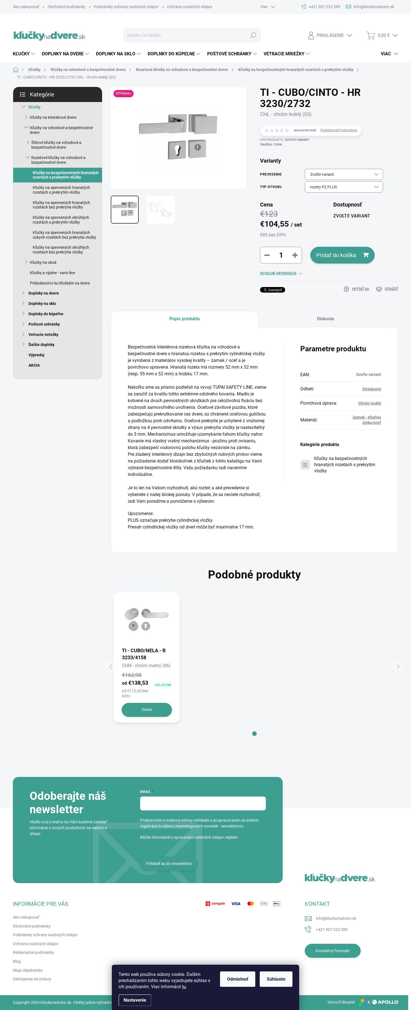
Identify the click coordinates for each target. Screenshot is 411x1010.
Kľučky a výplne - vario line (52, 273)
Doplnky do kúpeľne (46, 314)
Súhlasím (276, 979)
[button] (254, 733)
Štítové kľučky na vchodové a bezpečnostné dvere (56, 145)
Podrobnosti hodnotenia (338, 130)
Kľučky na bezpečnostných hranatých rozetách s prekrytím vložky (66, 175)
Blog (17, 961)
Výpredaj (36, 355)
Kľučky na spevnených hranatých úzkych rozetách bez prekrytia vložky (64, 235)
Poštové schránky (44, 324)
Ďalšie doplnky (42, 344)
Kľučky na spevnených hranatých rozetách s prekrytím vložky (61, 190)
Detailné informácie (278, 273)
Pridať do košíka (336, 255)
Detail (147, 709)
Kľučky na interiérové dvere (53, 117)
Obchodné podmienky (66, 6)
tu (184, 986)
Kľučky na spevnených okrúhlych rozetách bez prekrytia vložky (61, 249)
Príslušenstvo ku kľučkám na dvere (60, 283)
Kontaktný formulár (333, 951)
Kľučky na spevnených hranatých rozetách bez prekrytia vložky (61, 205)
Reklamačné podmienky (33, 952)
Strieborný (371, 389)
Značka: (271, 144)
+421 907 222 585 (332, 929)
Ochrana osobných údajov (189, 6)
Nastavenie (135, 1000)
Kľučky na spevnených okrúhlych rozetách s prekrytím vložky (61, 219)
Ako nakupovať (26, 6)
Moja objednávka (27, 970)
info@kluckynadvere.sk (336, 918)
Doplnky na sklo (42, 303)
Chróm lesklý (369, 403)
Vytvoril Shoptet (341, 1002)
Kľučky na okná (43, 262)
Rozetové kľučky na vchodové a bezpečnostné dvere (58, 160)
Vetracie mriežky (43, 334)
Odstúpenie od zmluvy (32, 979)
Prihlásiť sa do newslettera (169, 863)
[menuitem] (24, 54)
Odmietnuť (237, 979)
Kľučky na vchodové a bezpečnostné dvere (61, 130)
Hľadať (253, 35)
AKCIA (34, 365)
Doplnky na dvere (44, 293)
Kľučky (35, 107)
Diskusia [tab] (325, 318)
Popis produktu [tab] (184, 318)
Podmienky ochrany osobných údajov (126, 6)
